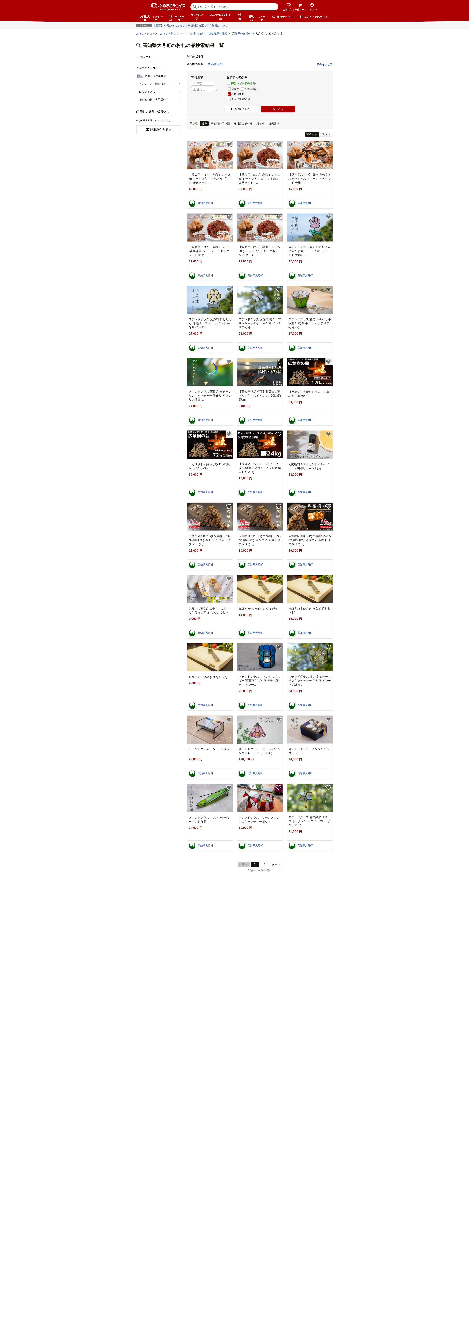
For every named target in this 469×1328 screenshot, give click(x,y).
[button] (254, 84)
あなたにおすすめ (220, 16)
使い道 (257, 18)
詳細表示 (325, 134)
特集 (239, 16)
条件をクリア (325, 64)
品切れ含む (217, 64)
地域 (176, 18)
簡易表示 (311, 134)
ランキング (197, 16)
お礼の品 (150, 18)
